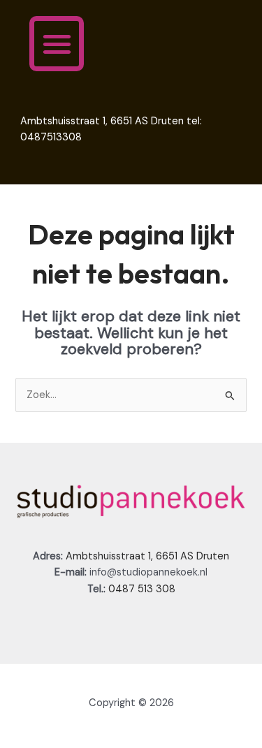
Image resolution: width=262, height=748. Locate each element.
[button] (57, 43)
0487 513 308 (141, 589)
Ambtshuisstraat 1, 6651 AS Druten (147, 556)
